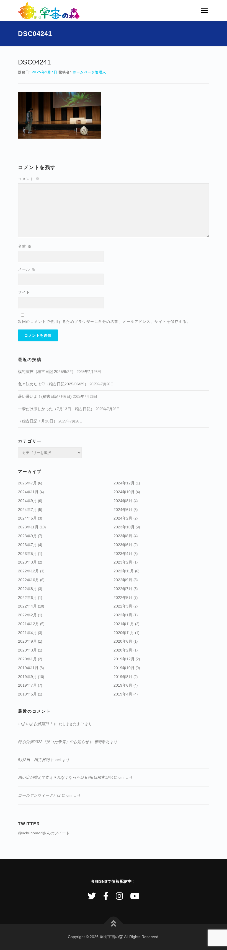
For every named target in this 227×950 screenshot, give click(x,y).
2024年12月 (124, 483)
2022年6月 (27, 597)
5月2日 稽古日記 (34, 759)
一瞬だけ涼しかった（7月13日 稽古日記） (56, 409)
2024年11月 (28, 492)
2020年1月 (27, 659)
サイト (24, 292)
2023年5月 (27, 553)
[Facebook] (106, 896)
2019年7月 (27, 685)
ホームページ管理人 (89, 72)
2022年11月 (124, 571)
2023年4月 (123, 553)
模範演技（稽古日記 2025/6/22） (47, 371)
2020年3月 (27, 650)
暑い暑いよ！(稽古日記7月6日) (45, 396)
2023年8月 (123, 536)
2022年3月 (123, 606)
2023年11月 (28, 527)
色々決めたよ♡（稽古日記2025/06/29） (53, 384)
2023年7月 (27, 545)
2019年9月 (27, 676)
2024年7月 (27, 509)
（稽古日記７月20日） (37, 421)
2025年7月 (27, 483)
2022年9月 (123, 580)
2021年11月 (124, 624)
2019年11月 (28, 668)
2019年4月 (123, 694)
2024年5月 (27, 518)
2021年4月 (27, 632)
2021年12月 (28, 624)
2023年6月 (123, 545)
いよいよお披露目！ (35, 723)
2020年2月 (123, 650)
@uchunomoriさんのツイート (44, 833)
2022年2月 (27, 615)
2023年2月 (123, 562)
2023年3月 (27, 562)
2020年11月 (124, 632)
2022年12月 (28, 571)
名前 (25, 246)
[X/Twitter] (92, 896)
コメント (29, 179)
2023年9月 (27, 536)
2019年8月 (123, 676)
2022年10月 (28, 580)
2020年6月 (123, 641)
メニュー (204, 10)
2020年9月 (27, 641)
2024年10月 (124, 492)
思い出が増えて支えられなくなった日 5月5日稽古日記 (65, 777)
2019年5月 (27, 694)
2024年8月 (123, 501)
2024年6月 (123, 509)
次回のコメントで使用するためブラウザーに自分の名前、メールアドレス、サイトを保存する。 (104, 322)
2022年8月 (27, 588)
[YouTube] (135, 896)
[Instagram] (119, 896)
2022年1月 (123, 615)
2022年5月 (123, 597)
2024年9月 (27, 501)
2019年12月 (124, 659)
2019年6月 (123, 685)
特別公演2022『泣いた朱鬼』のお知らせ (53, 741)
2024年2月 (123, 518)
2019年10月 (124, 668)
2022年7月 (123, 588)
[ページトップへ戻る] (113, 924)
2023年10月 (124, 527)
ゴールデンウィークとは (39, 795)
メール (27, 269)
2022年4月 (27, 606)
